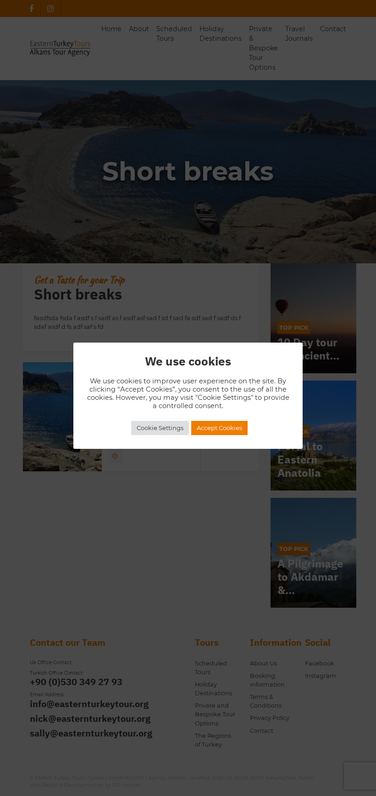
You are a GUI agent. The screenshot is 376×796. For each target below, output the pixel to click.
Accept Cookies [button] (219, 427)
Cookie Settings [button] (160, 427)
